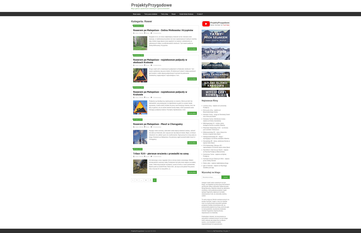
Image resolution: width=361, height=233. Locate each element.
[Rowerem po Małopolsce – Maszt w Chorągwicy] (140, 136)
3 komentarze (157, 65)
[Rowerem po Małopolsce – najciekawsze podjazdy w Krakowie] (140, 107)
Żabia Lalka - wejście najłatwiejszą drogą (215, 163)
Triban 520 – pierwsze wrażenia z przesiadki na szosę (161, 153)
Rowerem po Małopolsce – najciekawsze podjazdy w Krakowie (160, 93)
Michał (141, 33)
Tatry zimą (164, 14)
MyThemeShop (218, 231)
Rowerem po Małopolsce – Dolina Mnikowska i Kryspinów (163, 30)
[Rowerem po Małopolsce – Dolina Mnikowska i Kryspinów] (140, 43)
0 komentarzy (157, 33)
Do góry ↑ (226, 231)
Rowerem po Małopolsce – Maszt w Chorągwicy (158, 124)
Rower (174, 14)
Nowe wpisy (137, 14)
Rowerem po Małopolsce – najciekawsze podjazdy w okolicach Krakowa (160, 61)
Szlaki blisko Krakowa (186, 14)
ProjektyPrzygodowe (151, 5)
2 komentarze (157, 156)
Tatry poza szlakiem (150, 14)
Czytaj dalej (192, 49)
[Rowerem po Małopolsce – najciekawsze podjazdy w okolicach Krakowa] (140, 75)
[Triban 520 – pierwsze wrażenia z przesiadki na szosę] (140, 166)
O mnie (199, 14)
